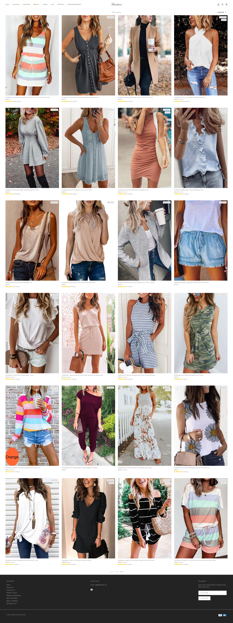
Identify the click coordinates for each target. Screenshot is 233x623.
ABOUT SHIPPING (12, 601)
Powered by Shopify (21, 614)
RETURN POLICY (11, 603)
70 (117, 572)
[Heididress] (116, 4)
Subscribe (204, 598)
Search (8, 585)
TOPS (52, 4)
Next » (122, 572)
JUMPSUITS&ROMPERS (74, 4)
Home (7, 4)
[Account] (218, 4)
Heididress (12, 614)
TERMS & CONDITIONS (13, 595)
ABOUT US (9, 587)
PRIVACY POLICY (11, 593)
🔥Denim (36, 4)
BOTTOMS (61, 4)
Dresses (45, 4)
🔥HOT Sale (26, 4)
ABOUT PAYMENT (12, 598)
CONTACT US (10, 590)
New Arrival (16, 4)
